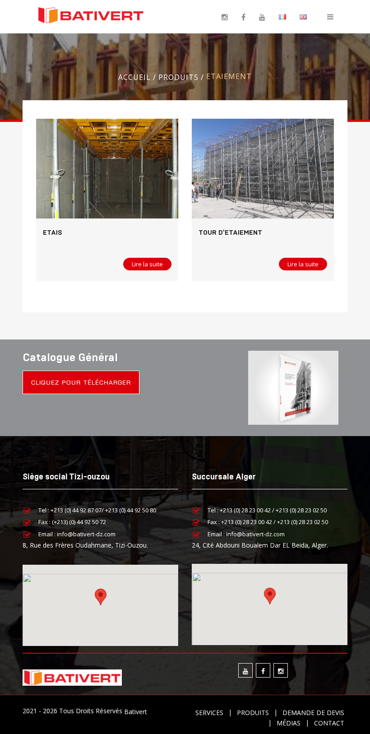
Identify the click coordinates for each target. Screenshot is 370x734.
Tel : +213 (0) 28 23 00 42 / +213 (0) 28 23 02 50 (267, 510)
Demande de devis (313, 712)
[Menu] (330, 16)
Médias (289, 723)
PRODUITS (253, 712)
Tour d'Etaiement (230, 232)
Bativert (135, 711)
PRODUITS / (182, 77)
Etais (52, 232)
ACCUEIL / (138, 77)
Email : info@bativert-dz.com (77, 534)
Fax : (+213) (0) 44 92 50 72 (72, 522)
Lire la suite (147, 264)
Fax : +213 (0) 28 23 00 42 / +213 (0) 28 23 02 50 (268, 522)
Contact (329, 723)
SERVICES (209, 712)
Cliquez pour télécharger (81, 382)
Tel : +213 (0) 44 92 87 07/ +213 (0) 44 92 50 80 (97, 510)
